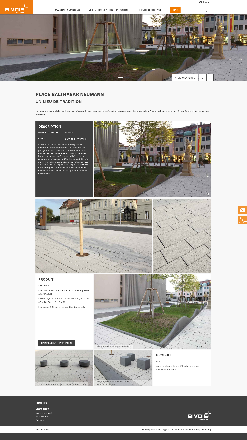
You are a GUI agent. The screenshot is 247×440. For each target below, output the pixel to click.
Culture (40, 420)
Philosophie (42, 416)
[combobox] (207, 2)
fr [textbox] (206, 2)
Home (145, 429)
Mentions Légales (160, 429)
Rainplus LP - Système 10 (56, 343)
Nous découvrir (44, 413)
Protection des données (185, 429)
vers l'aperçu (186, 77)
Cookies (205, 429)
